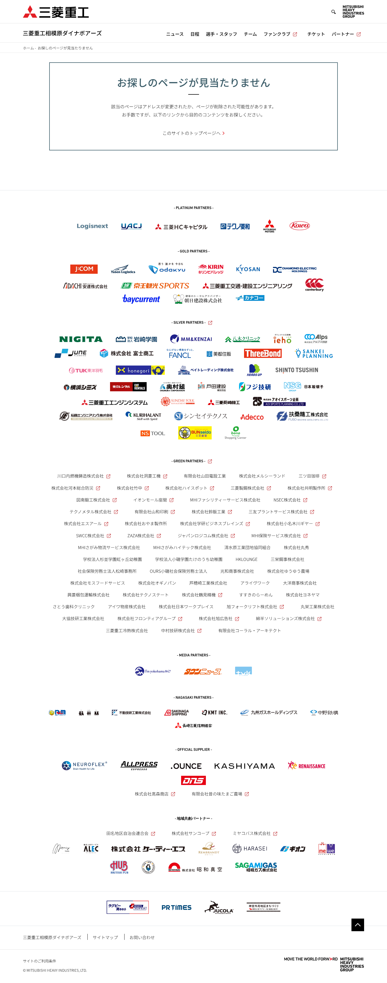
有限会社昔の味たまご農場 (217, 794)
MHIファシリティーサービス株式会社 (225, 499)
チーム (250, 34)
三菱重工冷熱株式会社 (127, 630)
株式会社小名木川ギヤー (290, 523)
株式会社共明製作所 (306, 488)
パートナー (343, 34)
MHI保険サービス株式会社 (276, 535)
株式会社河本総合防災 (72, 488)
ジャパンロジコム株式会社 (203, 535)
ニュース (175, 34)
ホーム (28, 47)
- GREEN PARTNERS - (188, 461)
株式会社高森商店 (151, 794)
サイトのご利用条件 (39, 961)
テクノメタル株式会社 (90, 511)
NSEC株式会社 (287, 499)
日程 (194, 34)
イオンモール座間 (150, 499)
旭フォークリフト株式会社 (252, 606)
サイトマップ (105, 937)
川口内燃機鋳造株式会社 (80, 476)
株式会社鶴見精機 (199, 594)
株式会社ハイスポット (186, 488)
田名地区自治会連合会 (127, 833)
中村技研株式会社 (178, 630)
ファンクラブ (277, 34)
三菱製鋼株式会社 (247, 488)
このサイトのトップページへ (191, 133)
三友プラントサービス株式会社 (278, 511)
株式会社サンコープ (190, 833)
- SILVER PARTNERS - (188, 323)
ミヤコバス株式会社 (252, 833)
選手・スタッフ (221, 34)
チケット (316, 34)
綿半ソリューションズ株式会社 (285, 618)
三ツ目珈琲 (309, 476)
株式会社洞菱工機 (144, 476)
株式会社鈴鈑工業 (208, 511)
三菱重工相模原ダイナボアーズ (52, 937)
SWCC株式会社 (90, 535)
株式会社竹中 (129, 488)
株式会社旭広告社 (215, 618)
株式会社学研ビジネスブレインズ (211, 523)
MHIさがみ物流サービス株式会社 (109, 547)
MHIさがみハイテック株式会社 (182, 547)
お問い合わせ (142, 937)
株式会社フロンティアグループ (146, 618)
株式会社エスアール (83, 523)
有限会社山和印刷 (151, 511)
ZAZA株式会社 (140, 535)
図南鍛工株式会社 (93, 499)
